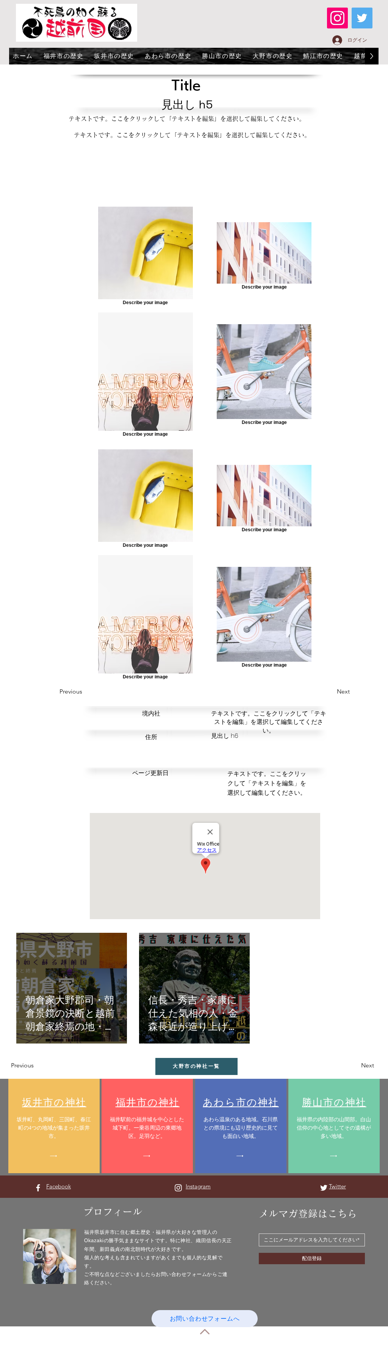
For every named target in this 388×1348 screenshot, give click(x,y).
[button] (86, 691)
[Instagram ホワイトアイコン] (178, 1188)
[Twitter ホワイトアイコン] (324, 1188)
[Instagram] (337, 18)
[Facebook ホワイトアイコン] (38, 1188)
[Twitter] (362, 18)
